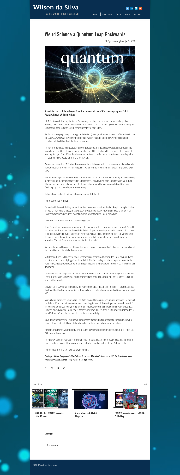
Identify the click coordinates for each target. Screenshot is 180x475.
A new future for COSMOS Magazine (86, 414)
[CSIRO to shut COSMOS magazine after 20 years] (50, 399)
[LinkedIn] (131, 8)
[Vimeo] (136, 8)
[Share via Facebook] (46, 368)
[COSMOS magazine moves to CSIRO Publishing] (130, 399)
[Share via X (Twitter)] (52, 368)
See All (146, 384)
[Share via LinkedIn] (58, 368)
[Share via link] (64, 368)
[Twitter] (127, 8)
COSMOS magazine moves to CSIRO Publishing (129, 414)
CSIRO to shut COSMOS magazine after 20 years (49, 414)
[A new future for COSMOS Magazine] (90, 399)
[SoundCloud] (140, 8)
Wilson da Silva (56, 7)
